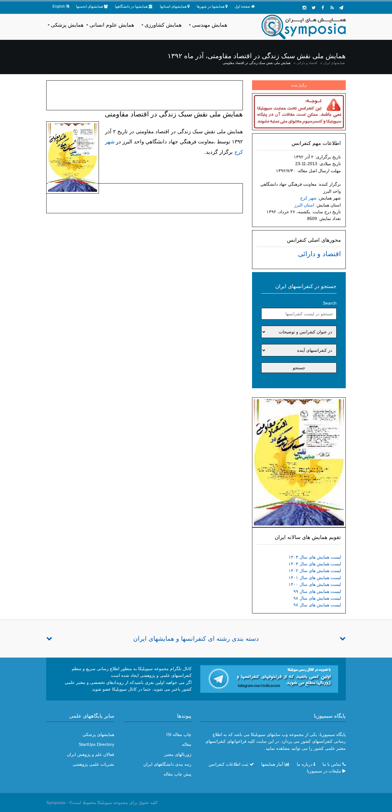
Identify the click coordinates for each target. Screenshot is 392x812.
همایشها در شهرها (210, 6)
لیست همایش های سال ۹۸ (317, 598)
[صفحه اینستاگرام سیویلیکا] (304, 7)
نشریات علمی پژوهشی (93, 764)
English (58, 6)
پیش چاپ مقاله (177, 774)
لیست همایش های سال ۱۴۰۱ (314, 577)
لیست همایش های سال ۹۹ (317, 591)
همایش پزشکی (67, 25)
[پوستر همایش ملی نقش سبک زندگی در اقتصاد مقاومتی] (299, 462)
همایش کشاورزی (163, 25)
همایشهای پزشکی (98, 734)
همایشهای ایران (334, 63)
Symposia (55, 802)
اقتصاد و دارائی (306, 63)
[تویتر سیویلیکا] (313, 7)
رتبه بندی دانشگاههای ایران (167, 764)
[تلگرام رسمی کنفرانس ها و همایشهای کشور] (341, 7)
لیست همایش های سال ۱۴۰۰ (314, 584)
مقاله (186, 744)
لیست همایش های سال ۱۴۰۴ (314, 557)
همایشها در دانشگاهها (131, 6)
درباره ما (304, 764)
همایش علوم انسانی (111, 25)
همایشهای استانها (173, 6)
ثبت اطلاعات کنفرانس (228, 764)
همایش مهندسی (209, 25)
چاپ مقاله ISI (178, 734)
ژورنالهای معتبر (177, 754)
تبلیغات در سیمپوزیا (324, 770)
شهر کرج (308, 197)
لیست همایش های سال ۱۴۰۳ (314, 563)
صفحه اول (242, 6)
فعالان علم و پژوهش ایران (90, 754)
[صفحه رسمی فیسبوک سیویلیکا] (322, 7)
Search (330, 303)
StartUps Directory (96, 744)
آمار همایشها (272, 764)
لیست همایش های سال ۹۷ (317, 604)
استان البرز (304, 205)
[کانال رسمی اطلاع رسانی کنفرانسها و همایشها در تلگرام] (269, 678)
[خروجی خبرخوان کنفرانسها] (332, 7)
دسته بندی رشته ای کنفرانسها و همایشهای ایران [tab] (196, 638)
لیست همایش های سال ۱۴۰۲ (314, 570)
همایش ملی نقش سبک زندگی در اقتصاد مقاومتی (257, 63)
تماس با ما (331, 764)
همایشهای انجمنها (89, 6)
